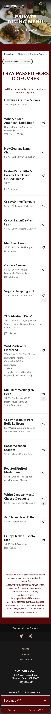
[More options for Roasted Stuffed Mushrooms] (44, 473)
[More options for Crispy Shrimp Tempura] (44, 206)
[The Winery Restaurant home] (14, 7)
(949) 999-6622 (25, 682)
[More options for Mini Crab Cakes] (44, 247)
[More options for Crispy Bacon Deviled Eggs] (44, 225)
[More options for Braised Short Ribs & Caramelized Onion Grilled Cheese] (44, 175)
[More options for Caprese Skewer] (44, 270)
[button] (25, 105)
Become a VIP (36, 710)
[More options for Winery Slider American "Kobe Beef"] (44, 123)
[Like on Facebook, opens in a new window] (21, 636)
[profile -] (40, 3)
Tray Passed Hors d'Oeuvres (17, 61)
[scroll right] (46, 54)
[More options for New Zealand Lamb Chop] (44, 153)
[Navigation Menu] (47, 4)
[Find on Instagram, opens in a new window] (29, 636)
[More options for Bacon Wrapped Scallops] (44, 450)
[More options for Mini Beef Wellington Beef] (44, 394)
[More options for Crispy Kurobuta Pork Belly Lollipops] (44, 424)
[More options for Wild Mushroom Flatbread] (44, 350)
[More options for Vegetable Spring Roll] (44, 295)
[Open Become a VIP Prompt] (45, 700)
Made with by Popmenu (20, 628)
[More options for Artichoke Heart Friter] (44, 521)
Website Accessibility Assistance (25, 692)
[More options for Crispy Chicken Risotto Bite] (44, 540)
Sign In (11, 710)
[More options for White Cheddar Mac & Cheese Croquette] (44, 499)
